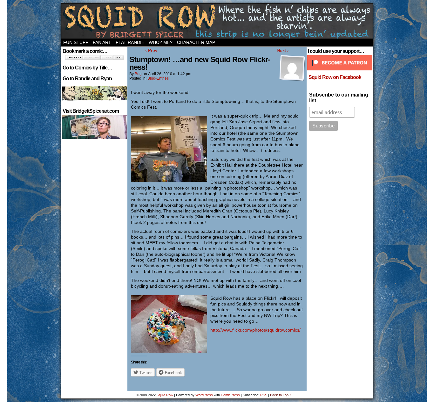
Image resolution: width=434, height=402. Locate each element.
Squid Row (217, 21)
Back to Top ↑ (280, 395)
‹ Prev (151, 50)
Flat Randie (130, 42)
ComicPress (230, 395)
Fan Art (102, 42)
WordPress (204, 395)
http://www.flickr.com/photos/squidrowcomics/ (255, 330)
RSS (263, 395)
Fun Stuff (75, 42)
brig (138, 74)
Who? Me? (161, 42)
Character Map (196, 42)
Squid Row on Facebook (335, 77)
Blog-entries (158, 78)
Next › (283, 50)
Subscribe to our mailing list (338, 97)
